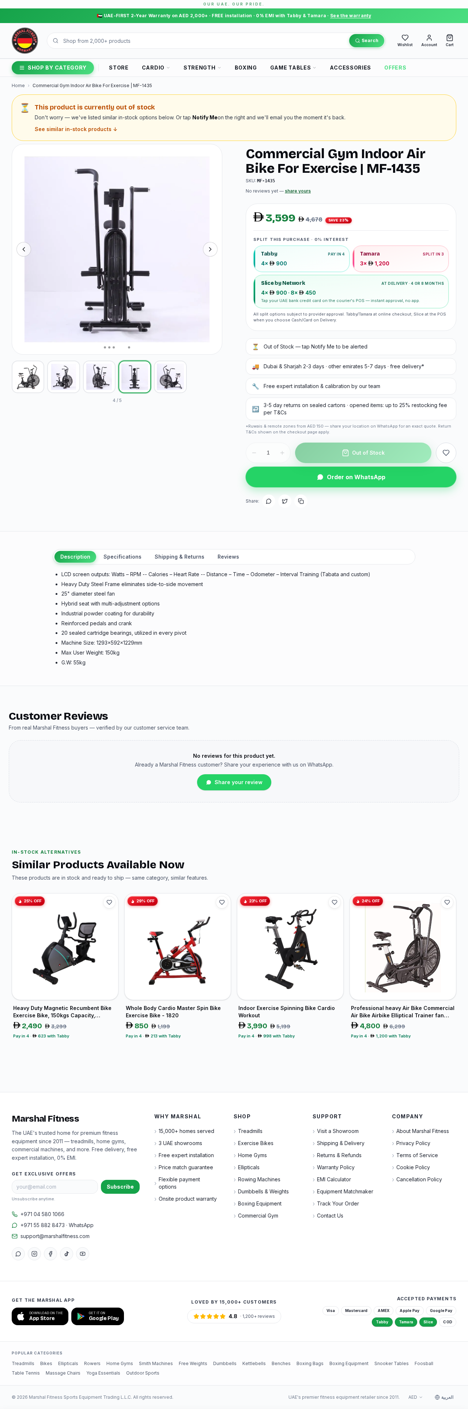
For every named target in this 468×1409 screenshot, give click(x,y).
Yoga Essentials (103, 1373)
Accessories (350, 67)
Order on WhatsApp (356, 477)
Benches (281, 1363)
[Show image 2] (63, 377)
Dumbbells (225, 1363)
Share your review (239, 782)
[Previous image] (23, 249)
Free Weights (193, 1363)
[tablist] (234, 556)
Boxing (246, 67)
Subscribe (120, 1187)
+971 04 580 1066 (42, 1214)
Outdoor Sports (142, 1373)
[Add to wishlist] (446, 453)
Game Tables (290, 67)
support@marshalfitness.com (55, 1236)
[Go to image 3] (114, 347)
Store (119, 67)
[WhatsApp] (18, 1253)
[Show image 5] (170, 377)
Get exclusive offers (44, 1174)
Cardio (153, 67)
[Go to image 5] (125, 347)
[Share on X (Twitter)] (284, 501)
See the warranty (350, 15)
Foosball (424, 1363)
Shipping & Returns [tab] (179, 556)
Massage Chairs (63, 1373)
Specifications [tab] (122, 556)
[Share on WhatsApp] (268, 501)
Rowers (92, 1363)
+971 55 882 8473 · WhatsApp (57, 1225)
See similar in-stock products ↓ (76, 129)
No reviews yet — (278, 191)
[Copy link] (300, 501)
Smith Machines (156, 1363)
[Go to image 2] (109, 347)
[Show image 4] (134, 377)
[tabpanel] (234, 618)
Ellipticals (68, 1363)
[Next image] (210, 249)
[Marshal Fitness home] (25, 40)
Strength (200, 67)
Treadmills (23, 1363)
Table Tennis (26, 1373)
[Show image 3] (99, 377)
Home (18, 85)
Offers (395, 67)
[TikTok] (66, 1253)
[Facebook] (50, 1253)
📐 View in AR (79, 342)
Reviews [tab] (228, 556)
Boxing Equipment (349, 1363)
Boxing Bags (310, 1363)
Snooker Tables (391, 1363)
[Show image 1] (28, 377)
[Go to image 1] (105, 347)
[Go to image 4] (118, 347)
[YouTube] (82, 1253)
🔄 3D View (36, 342)
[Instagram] (34, 1253)
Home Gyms (119, 1363)
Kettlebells (254, 1363)
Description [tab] (75, 556)
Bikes (46, 1363)
